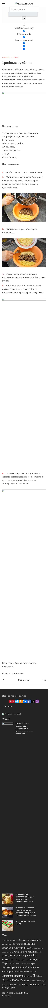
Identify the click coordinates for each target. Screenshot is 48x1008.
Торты (25, 984)
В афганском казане (29, 940)
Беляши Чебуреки (7, 940)
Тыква (33, 984)
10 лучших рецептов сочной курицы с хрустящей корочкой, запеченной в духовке (26, 911)
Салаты (25, 980)
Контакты (6, 996)
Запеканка (19, 951)
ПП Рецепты (25, 971)
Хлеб (40, 985)
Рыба (15, 980)
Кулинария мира (13, 967)
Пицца (29, 976)
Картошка (8, 963)
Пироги (33, 971)
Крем (33, 963)
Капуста (35, 959)
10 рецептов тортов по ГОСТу (25, 922)
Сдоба (38, 981)
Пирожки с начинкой (14, 975)
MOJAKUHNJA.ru (21, 993)
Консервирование (25, 964)
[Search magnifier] (24, 18)
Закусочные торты (7, 952)
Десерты (40, 948)
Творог (12, 984)
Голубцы (29, 948)
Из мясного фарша (21, 955)
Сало (33, 981)
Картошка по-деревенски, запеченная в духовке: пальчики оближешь (24, 728)
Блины (15, 940)
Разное (6, 980)
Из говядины (31, 951)
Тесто (18, 985)
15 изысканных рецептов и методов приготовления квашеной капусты (25, 898)
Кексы (17, 963)
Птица (37, 975)
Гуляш (35, 948)
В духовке (17, 943)
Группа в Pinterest (12, 714)
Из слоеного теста (22, 960)
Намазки (18, 971)
